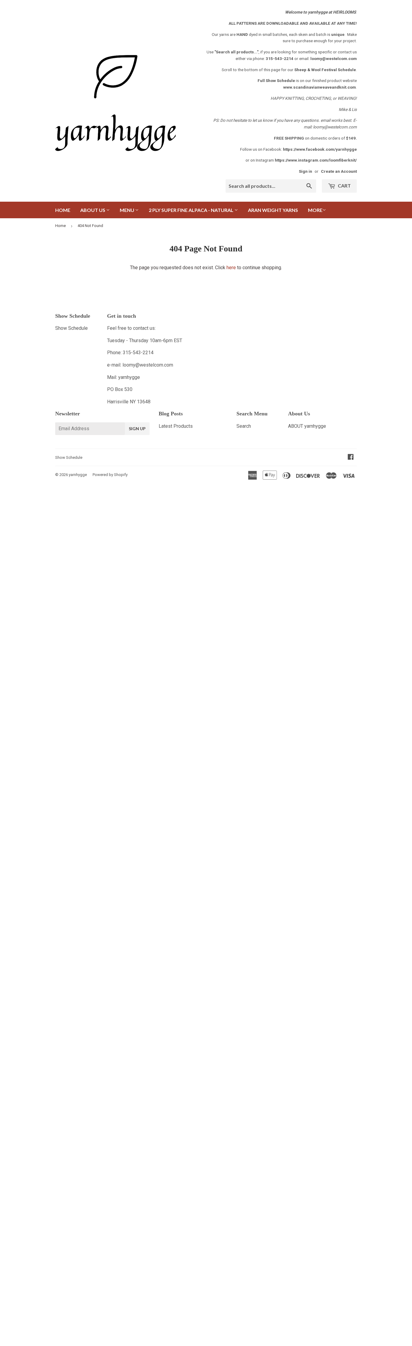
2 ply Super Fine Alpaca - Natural (191, 210)
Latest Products (176, 426)
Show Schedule (71, 328)
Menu (127, 210)
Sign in (305, 171)
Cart (344, 185)
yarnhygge (78, 474)
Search (243, 426)
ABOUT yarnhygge (307, 426)
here (231, 267)
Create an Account (339, 171)
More (315, 210)
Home (62, 210)
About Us (93, 210)
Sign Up (137, 428)
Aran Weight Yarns (273, 210)
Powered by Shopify (110, 474)
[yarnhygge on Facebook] (350, 457)
